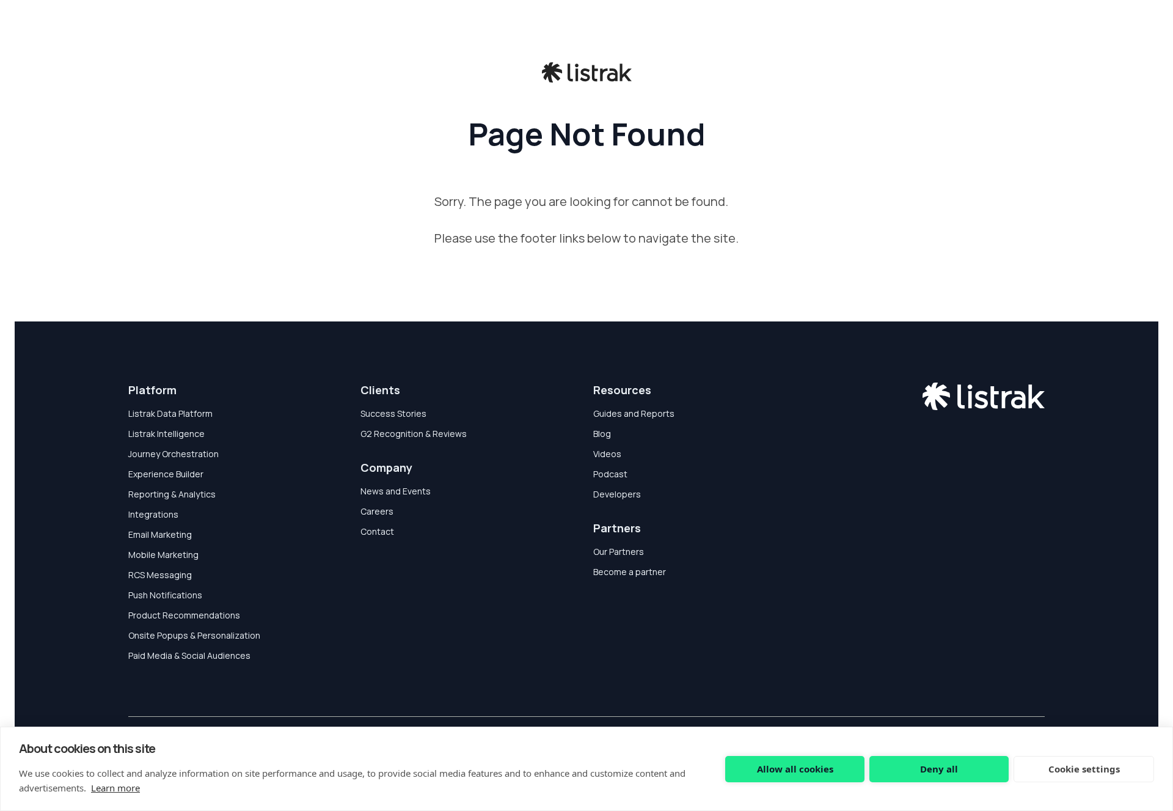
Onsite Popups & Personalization (194, 635)
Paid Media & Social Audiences (189, 655)
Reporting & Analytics (172, 494)
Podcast (610, 474)
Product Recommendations (184, 615)
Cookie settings (1084, 769)
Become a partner (629, 572)
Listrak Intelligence (166, 433)
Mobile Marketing (163, 554)
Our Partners (618, 551)
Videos (607, 454)
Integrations (153, 514)
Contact (377, 531)
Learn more (115, 788)
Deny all (939, 769)
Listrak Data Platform (170, 413)
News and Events (395, 491)
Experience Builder (165, 474)
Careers (376, 511)
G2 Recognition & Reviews (413, 433)
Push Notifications (165, 595)
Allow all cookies (795, 769)
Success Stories (393, 413)
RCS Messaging (160, 575)
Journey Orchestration (173, 454)
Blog (602, 433)
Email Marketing (160, 534)
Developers (617, 494)
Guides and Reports (633, 413)
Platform (152, 390)
